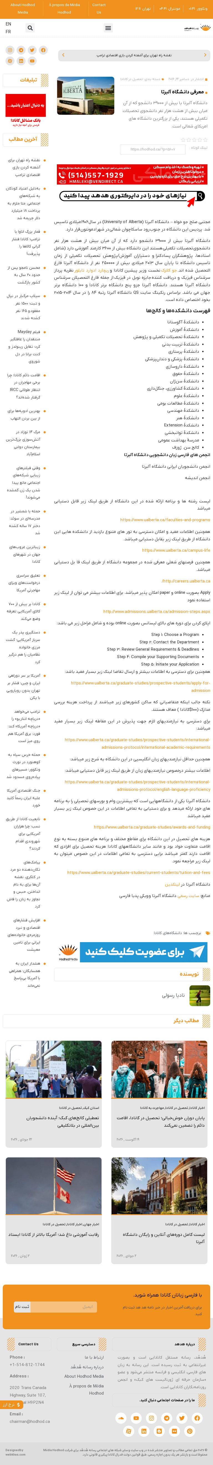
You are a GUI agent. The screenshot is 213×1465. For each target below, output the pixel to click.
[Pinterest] (189, 1431)
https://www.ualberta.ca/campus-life (176, 550)
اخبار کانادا (197, 1108)
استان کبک (91, 1108)
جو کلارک (169, 270)
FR (8, 32)
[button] (108, 27)
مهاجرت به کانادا (152, 1108)
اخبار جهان (91, 1224)
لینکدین (172, 884)
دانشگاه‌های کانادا (168, 933)
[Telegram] (21, 50)
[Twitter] (32, 50)
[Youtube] (32, 61)
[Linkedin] (21, 61)
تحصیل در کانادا (131, 79)
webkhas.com (16, 1455)
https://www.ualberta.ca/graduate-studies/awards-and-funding (152, 827)
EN (8, 24)
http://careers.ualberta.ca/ (186, 581)
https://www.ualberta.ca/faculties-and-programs (165, 520)
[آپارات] (10, 61)
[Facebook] (43, 50)
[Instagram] (10, 50)
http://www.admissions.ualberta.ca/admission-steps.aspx (156, 612)
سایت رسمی (188, 896)
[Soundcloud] (120, 1418)
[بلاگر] (159, 1431)
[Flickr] (174, 1431)
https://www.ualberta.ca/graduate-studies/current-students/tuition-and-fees (138, 873)
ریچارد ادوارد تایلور (91, 270)
